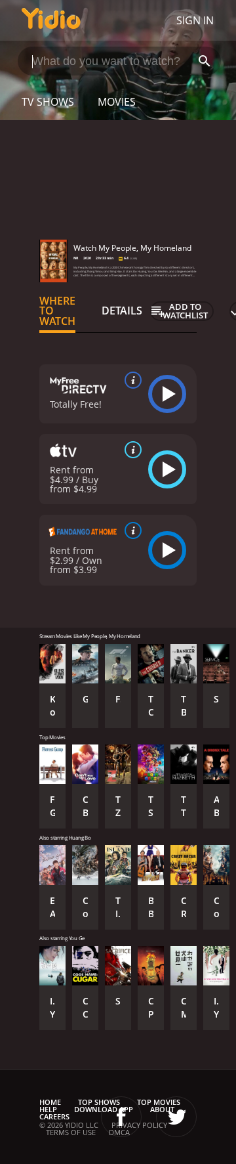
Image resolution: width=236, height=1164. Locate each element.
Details (122, 310)
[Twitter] (176, 1116)
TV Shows (48, 102)
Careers (54, 1116)
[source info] (130, 380)
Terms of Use (71, 1132)
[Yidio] (51, 20)
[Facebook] (121, 1116)
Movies (117, 102)
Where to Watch (57, 311)
